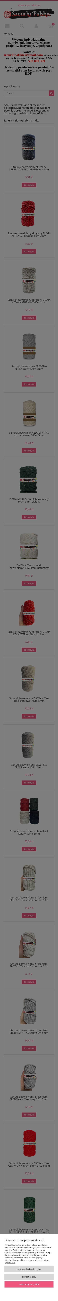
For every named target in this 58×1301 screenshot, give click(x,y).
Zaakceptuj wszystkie (29, 1284)
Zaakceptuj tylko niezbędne (29, 1269)
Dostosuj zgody (29, 1277)
